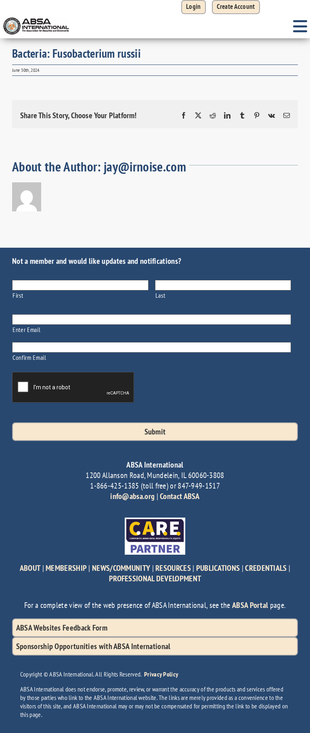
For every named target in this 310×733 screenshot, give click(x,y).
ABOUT (30, 568)
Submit (155, 431)
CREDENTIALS (266, 568)
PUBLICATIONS (218, 568)
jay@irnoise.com (145, 166)
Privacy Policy (161, 674)
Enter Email (26, 329)
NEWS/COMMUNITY (121, 568)
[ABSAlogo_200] (36, 18)
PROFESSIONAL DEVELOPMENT (155, 578)
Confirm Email (29, 357)
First (18, 295)
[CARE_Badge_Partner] (155, 521)
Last (160, 295)
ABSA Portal (250, 605)
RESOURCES (173, 568)
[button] (236, 7)
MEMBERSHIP (66, 568)
